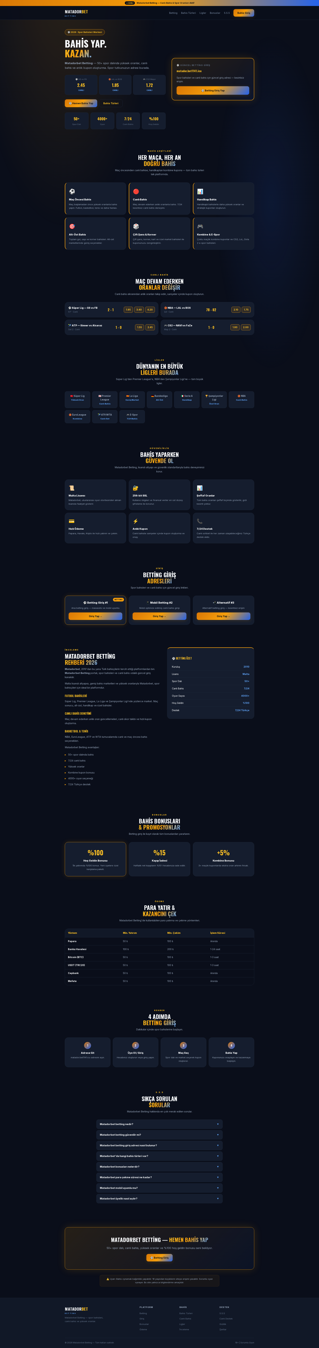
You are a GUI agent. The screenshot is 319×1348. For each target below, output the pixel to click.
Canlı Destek (226, 1318)
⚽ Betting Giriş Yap (213, 90)
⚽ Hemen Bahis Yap (81, 103)
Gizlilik (222, 1324)
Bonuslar (215, 13)
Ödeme (143, 1329)
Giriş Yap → (95, 616)
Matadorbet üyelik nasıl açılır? (159, 1198)
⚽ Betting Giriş (159, 1257)
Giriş (142, 1318)
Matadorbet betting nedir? (159, 1124)
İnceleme (184, 1329)
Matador (76, 12)
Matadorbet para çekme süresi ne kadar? (159, 1177)
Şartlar (222, 1329)
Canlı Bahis (185, 1318)
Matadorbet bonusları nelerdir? (159, 1166)
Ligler (203, 13)
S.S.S (227, 13)
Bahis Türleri (188, 13)
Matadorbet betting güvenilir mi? (159, 1134)
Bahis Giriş (243, 12)
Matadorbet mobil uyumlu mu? (159, 1187)
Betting (173, 13)
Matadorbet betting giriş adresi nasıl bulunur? (159, 1145)
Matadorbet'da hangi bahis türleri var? (159, 1156)
